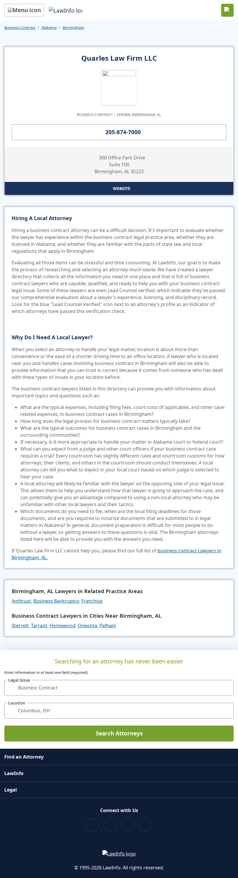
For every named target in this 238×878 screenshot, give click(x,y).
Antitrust (21, 601)
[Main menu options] (24, 10)
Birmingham (73, 27)
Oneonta (87, 625)
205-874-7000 (123, 132)
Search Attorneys (119, 733)
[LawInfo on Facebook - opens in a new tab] (92, 824)
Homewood (62, 625)
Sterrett (20, 625)
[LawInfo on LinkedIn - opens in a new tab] (145, 824)
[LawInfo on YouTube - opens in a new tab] (127, 824)
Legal (10, 790)
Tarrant (39, 625)
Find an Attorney (24, 757)
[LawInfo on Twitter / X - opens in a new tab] (110, 824)
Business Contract (19, 27)
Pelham (108, 625)
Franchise (91, 601)
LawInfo (14, 773)
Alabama (49, 27)
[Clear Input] (226, 687)
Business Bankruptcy (56, 601)
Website (121, 188)
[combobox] (119, 688)
